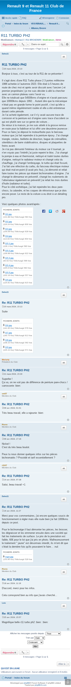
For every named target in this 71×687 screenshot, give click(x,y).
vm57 (4, 394)
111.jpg (8, 214)
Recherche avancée (67, 44)
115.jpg (8, 280)
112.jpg (8, 221)
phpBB (27, 683)
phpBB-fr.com (40, 685)
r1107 (4, 465)
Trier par (30, 638)
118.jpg (8, 340)
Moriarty (5, 360)
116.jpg (8, 325)
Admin (58, 40)
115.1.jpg (9, 243)
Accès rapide (11, 18)
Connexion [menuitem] (64, 18)
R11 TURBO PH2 (15, 35)
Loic (4, 603)
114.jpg (8, 236)
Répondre (8, 44)
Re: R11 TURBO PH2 (15, 302)
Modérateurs (48, 40)
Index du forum (22, 678)
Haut (68, 287)
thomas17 (19, 40)
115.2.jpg (9, 251)
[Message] (3, 69)
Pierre (5, 425)
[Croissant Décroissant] (35, 642)
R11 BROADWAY (33, 40)
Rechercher (62, 44)
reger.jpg (9, 557)
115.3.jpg (9, 258)
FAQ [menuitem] (24, 18)
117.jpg (8, 333)
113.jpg (8, 229)
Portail (8, 23)
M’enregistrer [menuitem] (48, 18)
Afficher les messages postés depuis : (28, 633)
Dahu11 (5, 54)
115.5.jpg (9, 272)
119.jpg (8, 347)
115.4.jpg (9, 265)
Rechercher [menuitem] (67, 23)
